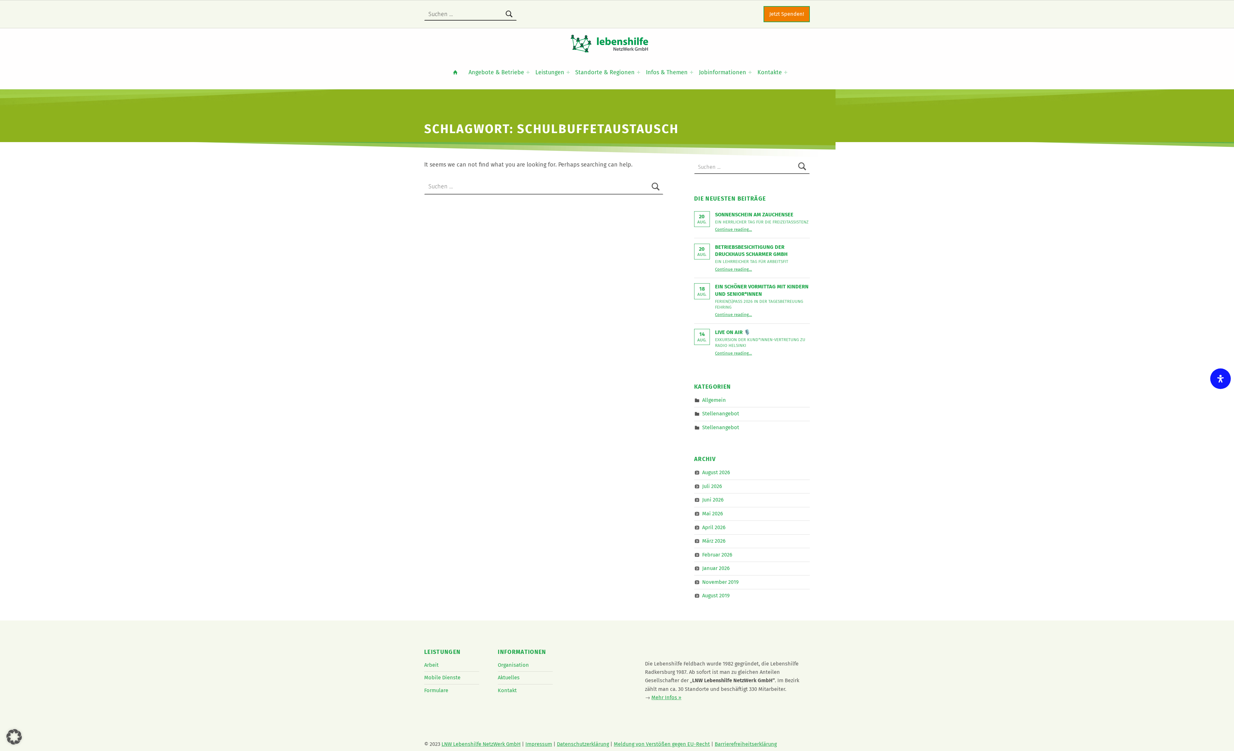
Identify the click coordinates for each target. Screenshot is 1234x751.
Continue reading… (733, 229)
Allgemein (714, 400)
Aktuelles (509, 677)
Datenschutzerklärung (583, 744)
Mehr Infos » (666, 697)
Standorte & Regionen (605, 72)
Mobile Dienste (442, 677)
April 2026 (714, 527)
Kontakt (507, 690)
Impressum (538, 744)
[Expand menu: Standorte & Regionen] (638, 72)
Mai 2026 (712, 514)
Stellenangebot (720, 414)
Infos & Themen (667, 72)
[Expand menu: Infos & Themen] (691, 72)
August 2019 (716, 596)
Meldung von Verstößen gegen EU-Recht (662, 744)
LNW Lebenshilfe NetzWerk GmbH (481, 744)
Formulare (436, 690)
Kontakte (769, 72)
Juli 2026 (712, 486)
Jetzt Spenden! (786, 14)
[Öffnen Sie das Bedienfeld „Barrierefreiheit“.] (1220, 378)
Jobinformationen (722, 72)
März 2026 (714, 541)
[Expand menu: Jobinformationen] (750, 72)
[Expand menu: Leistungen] (568, 72)
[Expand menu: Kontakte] (785, 72)
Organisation (513, 665)
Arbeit (431, 665)
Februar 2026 (717, 554)
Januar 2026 (716, 568)
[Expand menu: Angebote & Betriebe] (528, 72)
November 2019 (720, 582)
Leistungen (549, 72)
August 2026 (716, 472)
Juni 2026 (713, 500)
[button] (14, 737)
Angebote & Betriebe (496, 72)
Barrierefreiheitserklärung (746, 744)
